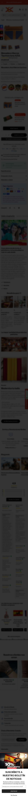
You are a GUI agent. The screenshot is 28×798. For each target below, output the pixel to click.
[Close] (26, 756)
